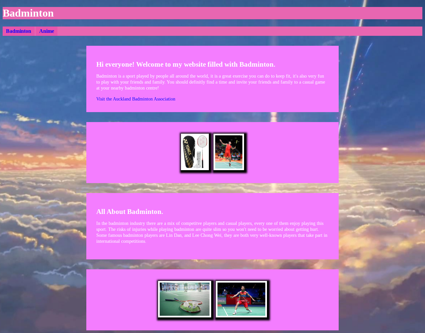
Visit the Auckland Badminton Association (135, 99)
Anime (46, 31)
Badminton (18, 31)
